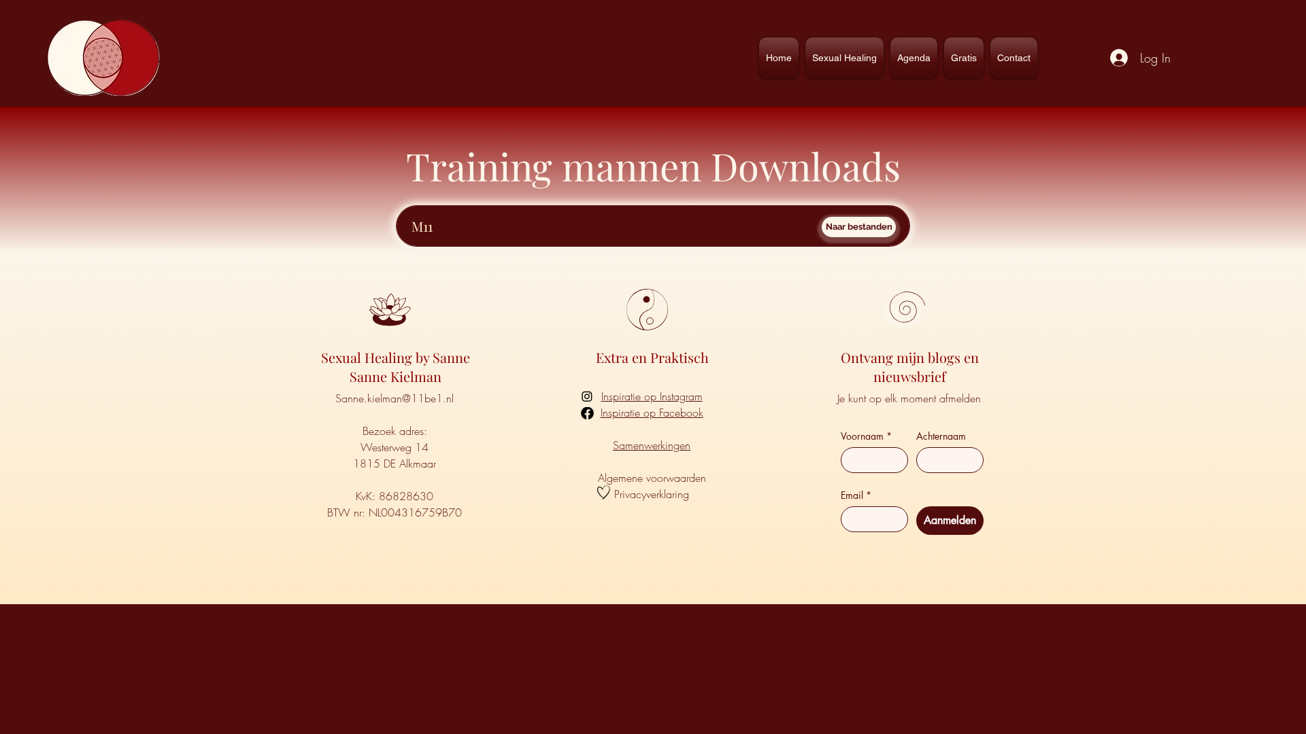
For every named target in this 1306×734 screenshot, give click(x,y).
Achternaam (941, 436)
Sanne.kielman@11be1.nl (394, 398)
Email (856, 495)
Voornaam (866, 436)
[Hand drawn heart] (603, 492)
